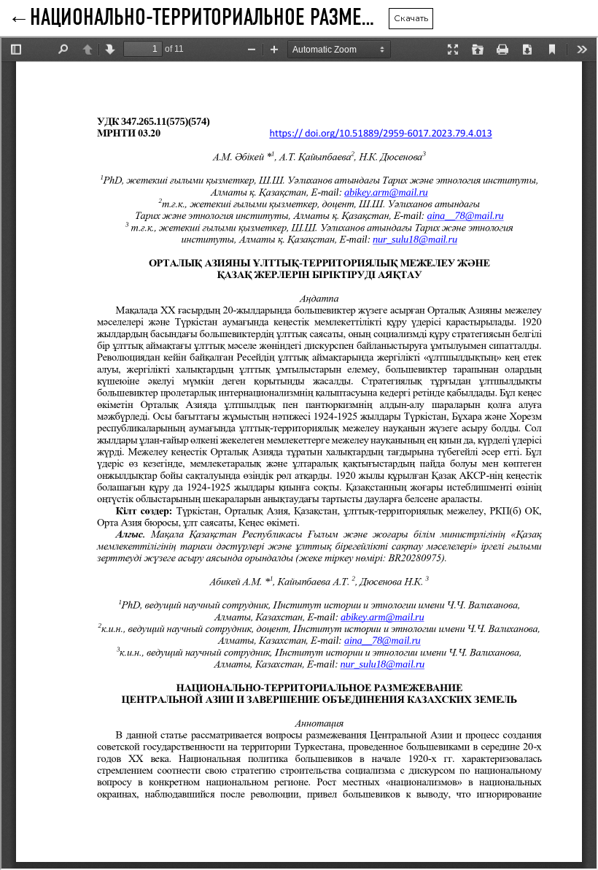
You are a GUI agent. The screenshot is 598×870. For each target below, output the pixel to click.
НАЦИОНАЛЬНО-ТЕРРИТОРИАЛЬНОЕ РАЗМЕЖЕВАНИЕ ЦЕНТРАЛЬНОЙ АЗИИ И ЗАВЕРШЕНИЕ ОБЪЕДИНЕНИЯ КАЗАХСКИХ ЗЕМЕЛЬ (209, 18)
